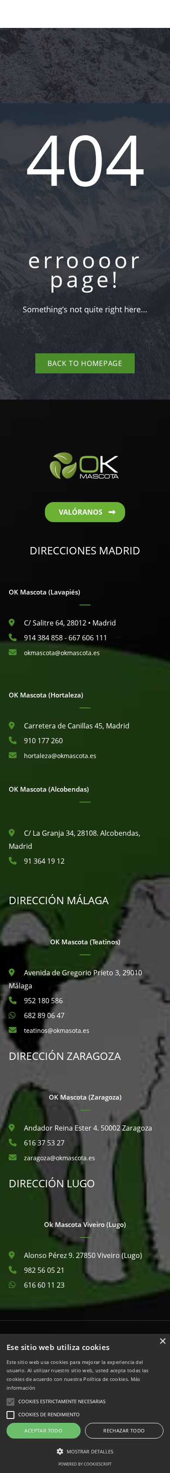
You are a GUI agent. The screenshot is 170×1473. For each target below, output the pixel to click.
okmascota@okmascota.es (62, 653)
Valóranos (80, 512)
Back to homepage (85, 363)
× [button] (162, 1341)
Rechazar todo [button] (124, 1430)
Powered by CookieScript (85, 1464)
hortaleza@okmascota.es (60, 756)
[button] (85, 1451)
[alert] (85, 1403)
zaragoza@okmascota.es (59, 1158)
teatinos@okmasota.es (56, 1030)
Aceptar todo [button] (43, 1430)
